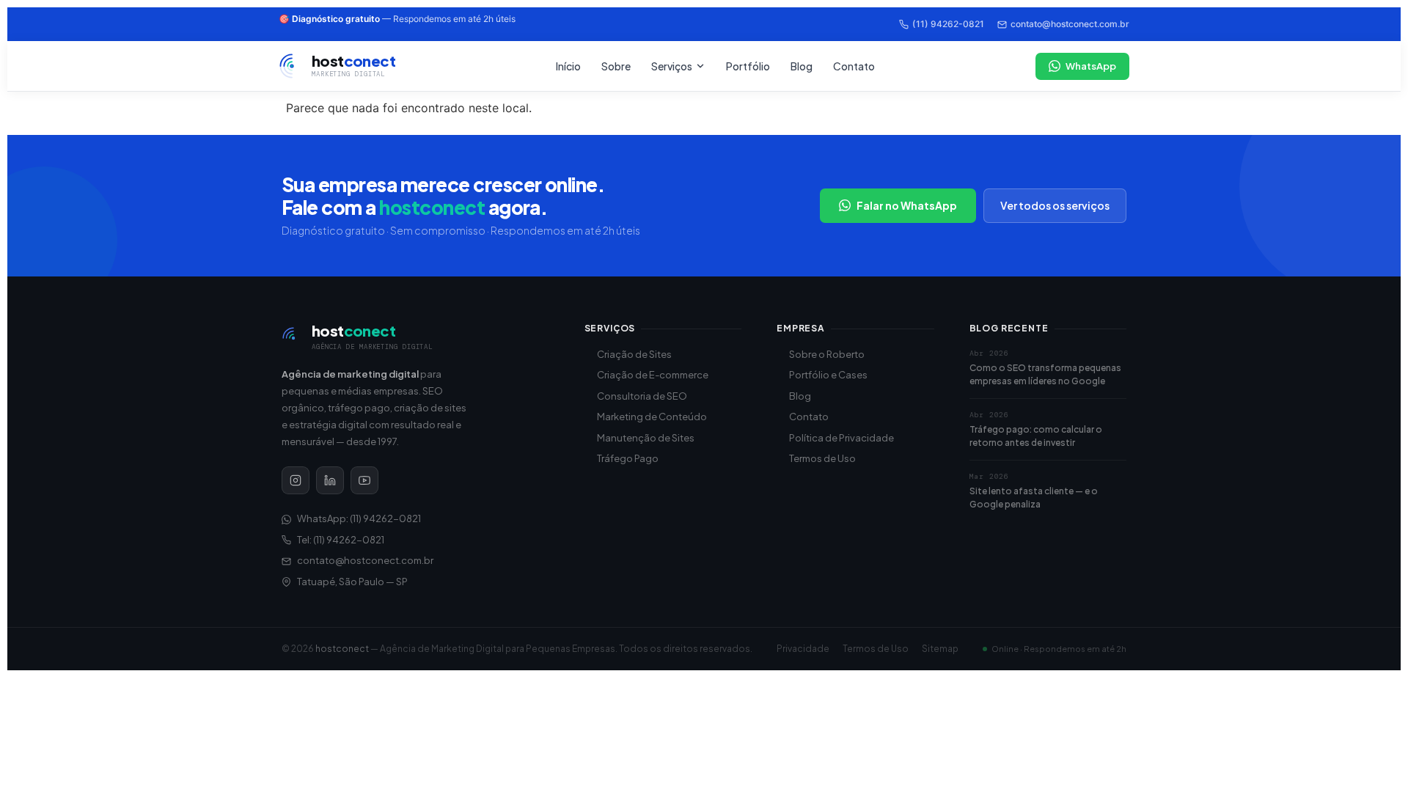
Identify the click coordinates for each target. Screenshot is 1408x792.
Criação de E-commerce (652, 375)
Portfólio (748, 66)
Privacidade (803, 648)
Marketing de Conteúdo (652, 416)
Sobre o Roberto (827, 354)
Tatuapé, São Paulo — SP (352, 581)
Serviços (671, 66)
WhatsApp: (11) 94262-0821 (359, 518)
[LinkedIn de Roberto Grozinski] (330, 480)
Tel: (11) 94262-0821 (340, 540)
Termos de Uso (822, 458)
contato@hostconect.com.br (1070, 23)
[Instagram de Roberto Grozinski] (295, 480)
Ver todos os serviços (1055, 205)
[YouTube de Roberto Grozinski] (364, 480)
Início (568, 66)
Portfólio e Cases (828, 375)
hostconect (342, 648)
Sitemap (940, 648)
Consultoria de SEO (642, 396)
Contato (854, 66)
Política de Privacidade (841, 438)
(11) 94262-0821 (948, 23)
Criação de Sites (634, 354)
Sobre (616, 66)
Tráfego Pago (628, 458)
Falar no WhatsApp (907, 205)
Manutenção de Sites (645, 438)
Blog (802, 66)
